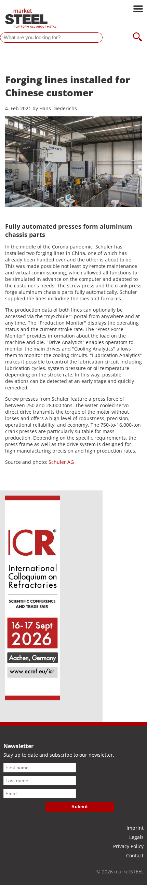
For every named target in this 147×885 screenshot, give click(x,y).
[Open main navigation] (138, 9)
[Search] (137, 37)
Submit (79, 806)
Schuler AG (60, 462)
